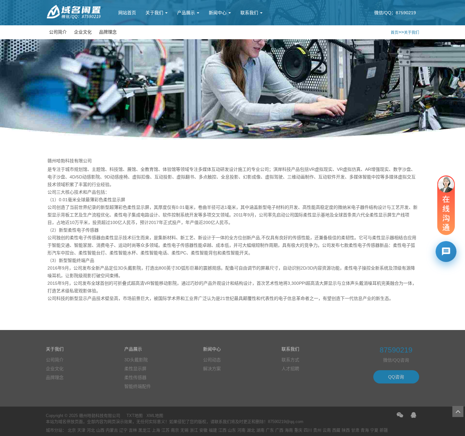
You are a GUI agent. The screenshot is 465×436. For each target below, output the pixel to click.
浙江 (194, 430)
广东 (270, 430)
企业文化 (83, 31)
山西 (100, 430)
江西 (222, 430)
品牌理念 (108, 31)
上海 (156, 430)
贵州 (317, 430)
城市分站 (54, 430)
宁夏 (374, 430)
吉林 (133, 430)
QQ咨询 (396, 376)
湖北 (251, 430)
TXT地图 (135, 415)
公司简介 (58, 31)
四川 (308, 430)
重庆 (298, 430)
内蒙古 (112, 430)
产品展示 (186, 12)
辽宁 (123, 430)
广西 (279, 430)
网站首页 (127, 12)
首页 (394, 32)
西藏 (336, 430)
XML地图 (154, 415)
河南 (241, 430)
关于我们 (155, 12)
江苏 (165, 430)
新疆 (384, 430)
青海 (365, 430)
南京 (175, 430)
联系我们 (249, 12)
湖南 (260, 430)
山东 (232, 430)
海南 (289, 430)
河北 (91, 430)
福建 (213, 430)
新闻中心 (218, 12)
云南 (327, 430)
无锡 (184, 430)
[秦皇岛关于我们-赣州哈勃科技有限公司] (74, 18)
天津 (81, 430)
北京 (72, 430)
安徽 (203, 430)
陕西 (346, 430)
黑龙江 (144, 430)
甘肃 (355, 430)
